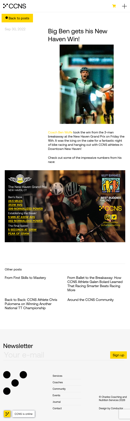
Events (56, 395)
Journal (57, 401)
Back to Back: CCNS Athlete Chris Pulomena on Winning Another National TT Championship (31, 304)
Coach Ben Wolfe (60, 132)
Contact (57, 408)
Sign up (118, 355)
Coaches (58, 382)
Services (57, 375)
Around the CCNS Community (90, 300)
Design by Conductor (111, 408)
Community (59, 388)
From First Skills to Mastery (25, 278)
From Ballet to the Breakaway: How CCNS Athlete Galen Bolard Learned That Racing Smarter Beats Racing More (95, 284)
